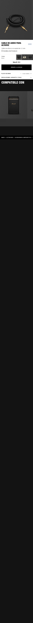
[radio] (19, 57)
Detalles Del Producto (10, 51)
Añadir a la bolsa (16, 67)
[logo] (7, 7)
